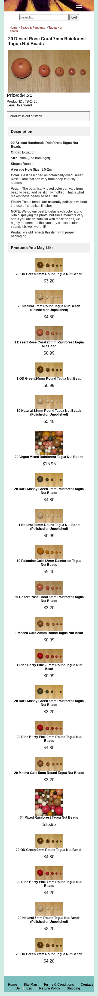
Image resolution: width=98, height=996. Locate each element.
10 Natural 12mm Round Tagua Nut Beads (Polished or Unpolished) (49, 412)
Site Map (30, 984)
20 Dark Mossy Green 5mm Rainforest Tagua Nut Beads (49, 703)
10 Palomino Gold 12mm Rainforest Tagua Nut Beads (49, 563)
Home (13, 27)
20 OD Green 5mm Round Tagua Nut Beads (49, 274)
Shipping (73, 988)
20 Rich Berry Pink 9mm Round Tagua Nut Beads (49, 739)
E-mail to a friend (19, 105)
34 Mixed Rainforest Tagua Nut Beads (49, 817)
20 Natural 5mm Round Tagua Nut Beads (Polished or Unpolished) (49, 920)
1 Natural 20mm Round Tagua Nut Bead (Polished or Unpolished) (49, 527)
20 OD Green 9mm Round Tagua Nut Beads (49, 850)
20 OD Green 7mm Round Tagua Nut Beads (49, 954)
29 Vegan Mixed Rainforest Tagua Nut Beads (49, 457)
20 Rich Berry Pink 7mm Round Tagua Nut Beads (49, 884)
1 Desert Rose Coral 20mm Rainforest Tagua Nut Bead (49, 344)
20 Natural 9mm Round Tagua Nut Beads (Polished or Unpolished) (49, 308)
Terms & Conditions (59, 984)
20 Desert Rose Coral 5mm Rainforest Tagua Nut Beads (49, 599)
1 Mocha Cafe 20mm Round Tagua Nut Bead (49, 633)
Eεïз (29, 988)
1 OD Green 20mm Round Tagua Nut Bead (49, 378)
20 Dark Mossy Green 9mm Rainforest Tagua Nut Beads (49, 491)
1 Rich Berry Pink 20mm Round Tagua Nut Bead (49, 667)
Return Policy (49, 988)
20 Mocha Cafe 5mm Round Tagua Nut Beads (49, 773)
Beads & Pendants (33, 27)
